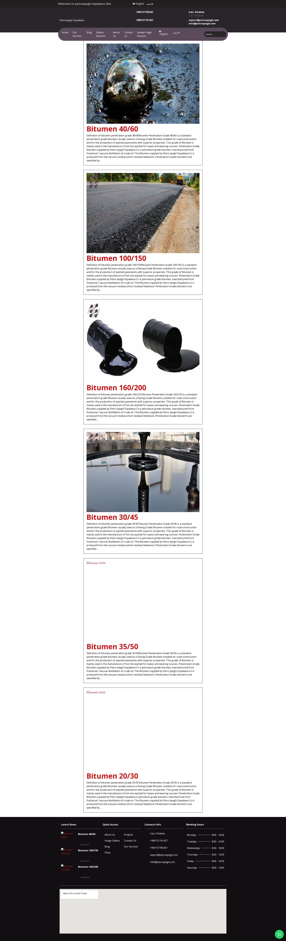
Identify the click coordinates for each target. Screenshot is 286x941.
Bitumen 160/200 (116, 387)
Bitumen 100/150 (116, 258)
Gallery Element (100, 34)
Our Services (77, 34)
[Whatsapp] (210, 3)
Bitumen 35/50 (112, 646)
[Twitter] (203, 3)
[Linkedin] (213, 3)
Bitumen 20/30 (112, 776)
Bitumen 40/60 (112, 129)
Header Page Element (144, 34)
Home (65, 32)
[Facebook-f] (200, 3)
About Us (116, 34)
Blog (89, 32)
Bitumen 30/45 (112, 517)
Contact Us (128, 34)
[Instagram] (206, 3)
